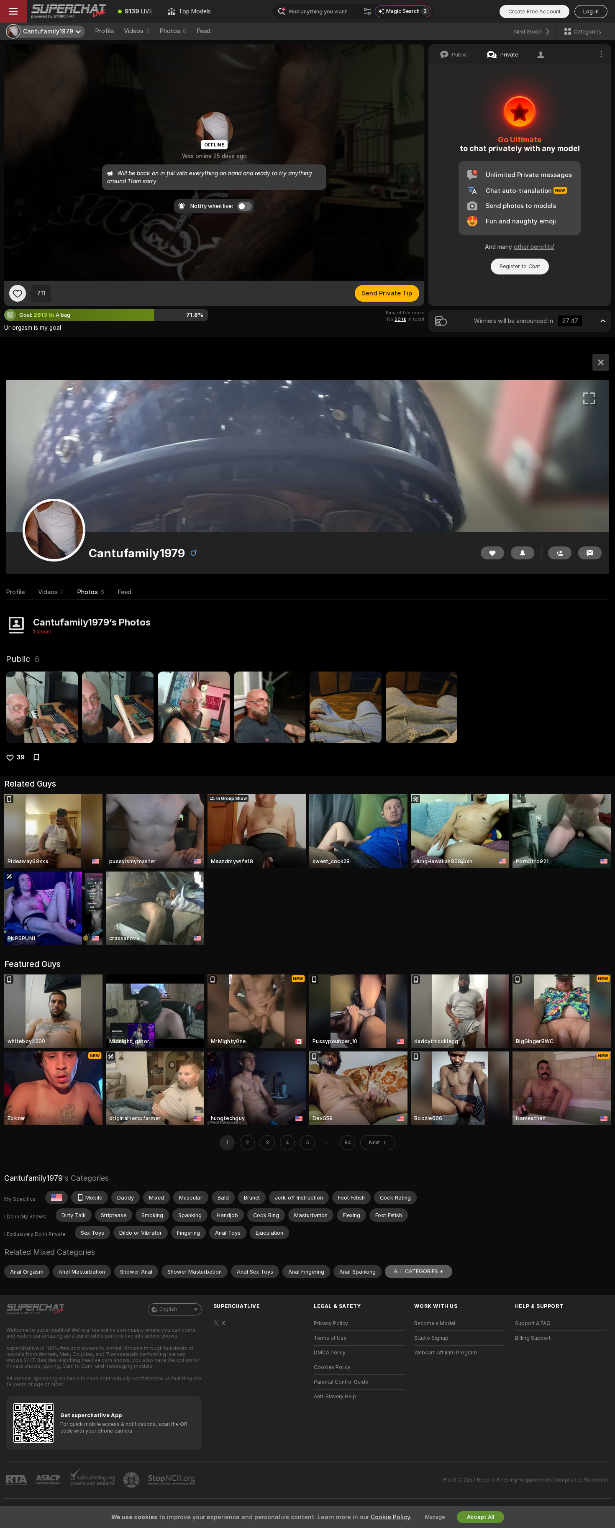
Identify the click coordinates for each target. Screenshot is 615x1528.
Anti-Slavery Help (335, 1397)
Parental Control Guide (341, 1382)
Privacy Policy (331, 1323)
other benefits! (534, 247)
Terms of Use (330, 1338)
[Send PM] (590, 552)
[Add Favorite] (17, 293)
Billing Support (533, 1338)
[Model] (600, 362)
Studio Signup (431, 1338)
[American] (56, 1197)
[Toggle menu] (13, 11)
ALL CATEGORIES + (418, 1271)
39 (20, 757)
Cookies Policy (332, 1367)
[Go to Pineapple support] (132, 1480)
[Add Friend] (559, 552)
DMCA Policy (330, 1353)
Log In (591, 11)
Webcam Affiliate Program (445, 1353)
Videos (136, 31)
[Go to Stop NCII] (172, 1480)
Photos (173, 31)
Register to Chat (520, 266)
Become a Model (434, 1323)
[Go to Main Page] (68, 11)
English (168, 1309)
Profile (104, 31)
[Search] (367, 11)
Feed (203, 31)
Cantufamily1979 (33, 1178)
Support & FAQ (533, 1323)
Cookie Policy (390, 1517)
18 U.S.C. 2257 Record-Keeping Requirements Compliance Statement (524, 1480)
